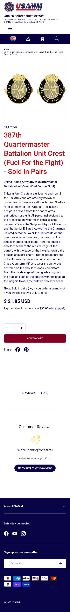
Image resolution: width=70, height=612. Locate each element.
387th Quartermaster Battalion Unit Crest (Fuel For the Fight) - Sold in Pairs (34, 53)
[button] (42, 38)
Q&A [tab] (44, 393)
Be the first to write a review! (35, 468)
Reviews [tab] (29, 393)
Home (7, 50)
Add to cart (35, 338)
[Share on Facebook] (17, 349)
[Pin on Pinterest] (26, 349)
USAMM (15, 602)
